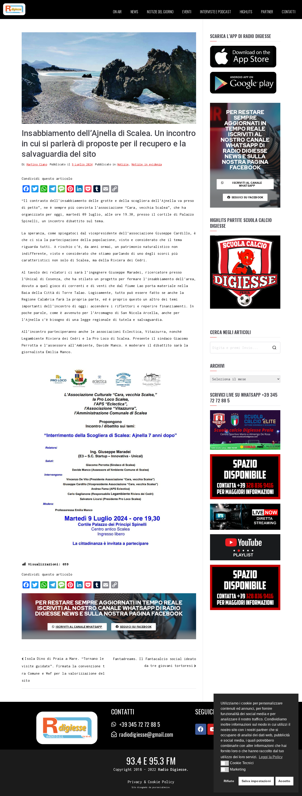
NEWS (134, 11)
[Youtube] (212, 729)
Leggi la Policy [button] (271, 757)
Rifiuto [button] (229, 781)
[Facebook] (200, 729)
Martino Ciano (37, 164)
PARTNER (267, 11)
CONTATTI (288, 11)
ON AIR (117, 11)
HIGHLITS (246, 11)
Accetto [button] (284, 781)
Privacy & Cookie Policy (151, 782)
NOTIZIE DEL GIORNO (160, 11)
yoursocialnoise (160, 787)
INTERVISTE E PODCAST (215, 11)
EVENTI (186, 11)
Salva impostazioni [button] (256, 781)
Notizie (122, 164)
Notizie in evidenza (147, 164)
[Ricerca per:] (245, 347)
